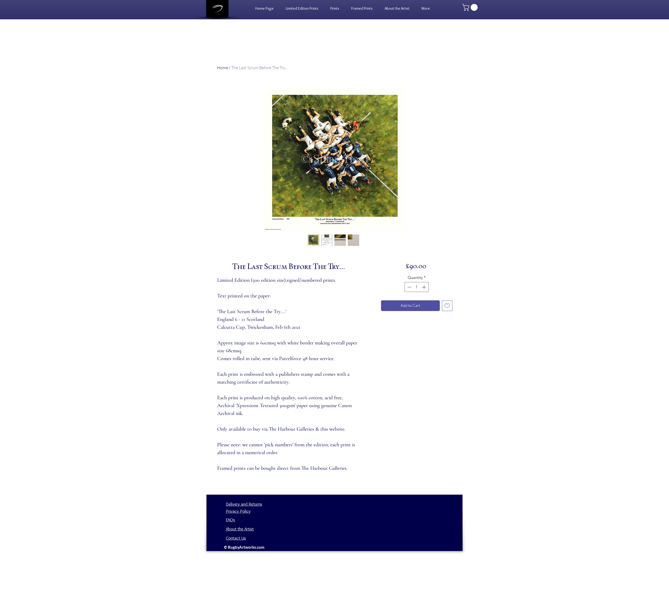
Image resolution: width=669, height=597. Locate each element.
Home (222, 67)
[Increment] (424, 287)
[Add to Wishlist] (447, 305)
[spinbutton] (416, 287)
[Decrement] (408, 287)
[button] (334, 8)
